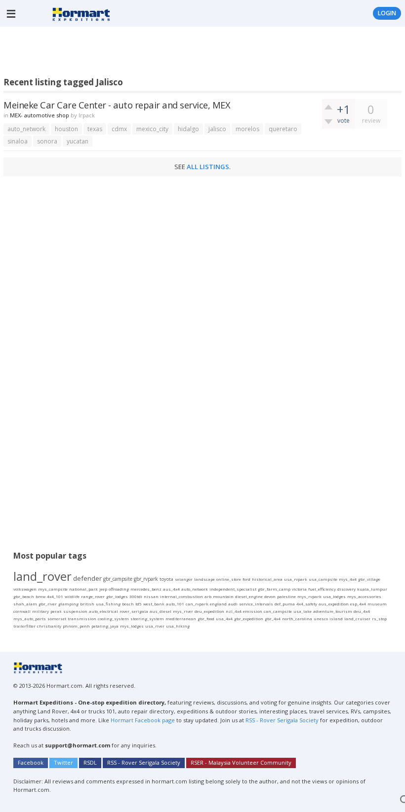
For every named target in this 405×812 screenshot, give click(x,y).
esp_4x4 (358, 603)
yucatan (77, 141)
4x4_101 (55, 596)
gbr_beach (23, 596)
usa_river (154, 626)
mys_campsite (53, 589)
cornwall (22, 611)
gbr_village (369, 579)
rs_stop (379, 618)
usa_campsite (323, 579)
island (336, 618)
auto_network (26, 129)
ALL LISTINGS (208, 166)
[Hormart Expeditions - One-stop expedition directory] (81, 13)
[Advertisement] (183, 54)
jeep (103, 589)
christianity (49, 626)
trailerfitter (24, 626)
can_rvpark (197, 603)
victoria (299, 589)
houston (66, 129)
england (218, 603)
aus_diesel (160, 611)
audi (233, 603)
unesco (321, 618)
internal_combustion (181, 596)
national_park (83, 589)
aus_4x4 (171, 589)
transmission (82, 618)
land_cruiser (357, 618)
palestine (286, 596)
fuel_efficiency (322, 589)
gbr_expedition (248, 618)
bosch (128, 603)
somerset (56, 618)
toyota (166, 579)
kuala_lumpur (372, 589)
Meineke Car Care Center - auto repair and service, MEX (116, 105)
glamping (68, 603)
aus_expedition (334, 603)
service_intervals (256, 603)
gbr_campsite (117, 578)
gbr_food (206, 618)
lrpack (87, 115)
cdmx (119, 129)
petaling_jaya (105, 626)
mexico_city (152, 129)
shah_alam (25, 603)
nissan (151, 596)
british (87, 603)
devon (270, 596)
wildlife (72, 596)
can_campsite (278, 611)
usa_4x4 (224, 618)
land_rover (42, 576)
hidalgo (188, 129)
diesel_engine (249, 596)
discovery (346, 589)
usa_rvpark (295, 579)
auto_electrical (103, 611)
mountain (223, 596)
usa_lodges (334, 596)
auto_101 (175, 603)
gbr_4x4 (273, 618)
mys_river (183, 611)
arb (207, 596)
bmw (40, 596)
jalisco (217, 129)
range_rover (93, 596)
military (40, 611)
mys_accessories (364, 596)
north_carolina (297, 618)
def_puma (285, 603)
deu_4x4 (362, 611)
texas (94, 129)
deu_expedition (209, 611)
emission (252, 611)
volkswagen (25, 589)
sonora (47, 141)
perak (56, 611)
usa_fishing (108, 603)
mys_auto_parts (29, 618)
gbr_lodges (117, 596)
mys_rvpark (309, 596)
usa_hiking (178, 626)
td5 (138, 603)
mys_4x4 (348, 579)
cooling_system (113, 618)
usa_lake (302, 611)
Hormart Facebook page (142, 720)
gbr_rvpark (146, 578)
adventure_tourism (332, 611)
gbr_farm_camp (274, 589)
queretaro (283, 129)
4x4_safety (306, 603)
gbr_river (48, 603)
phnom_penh (76, 626)
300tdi (135, 596)
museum (377, 603)
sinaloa (17, 141)
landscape (204, 579)
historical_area (267, 579)
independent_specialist (232, 589)
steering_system (147, 618)
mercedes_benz (146, 589)
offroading (119, 589)
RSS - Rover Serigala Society (282, 720)
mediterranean (180, 618)
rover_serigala (134, 611)
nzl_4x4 (234, 611)
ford (246, 579)
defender (87, 578)
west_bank (153, 603)
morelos (247, 129)
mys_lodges (132, 626)
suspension (75, 611)
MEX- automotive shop (39, 115)
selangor (184, 579)
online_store (228, 579)
